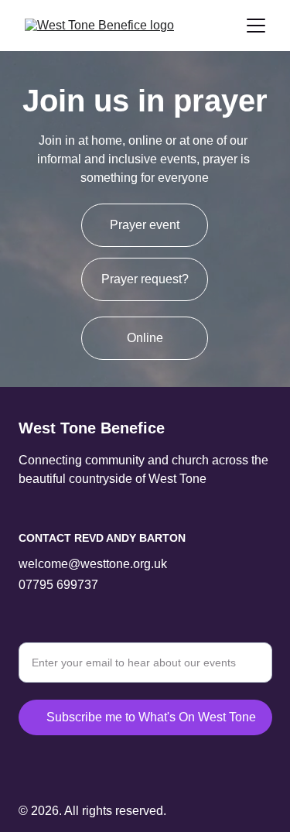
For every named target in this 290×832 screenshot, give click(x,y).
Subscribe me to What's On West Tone (151, 717)
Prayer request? (145, 279)
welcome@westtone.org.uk (93, 563)
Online (145, 337)
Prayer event (144, 224)
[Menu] (256, 26)
